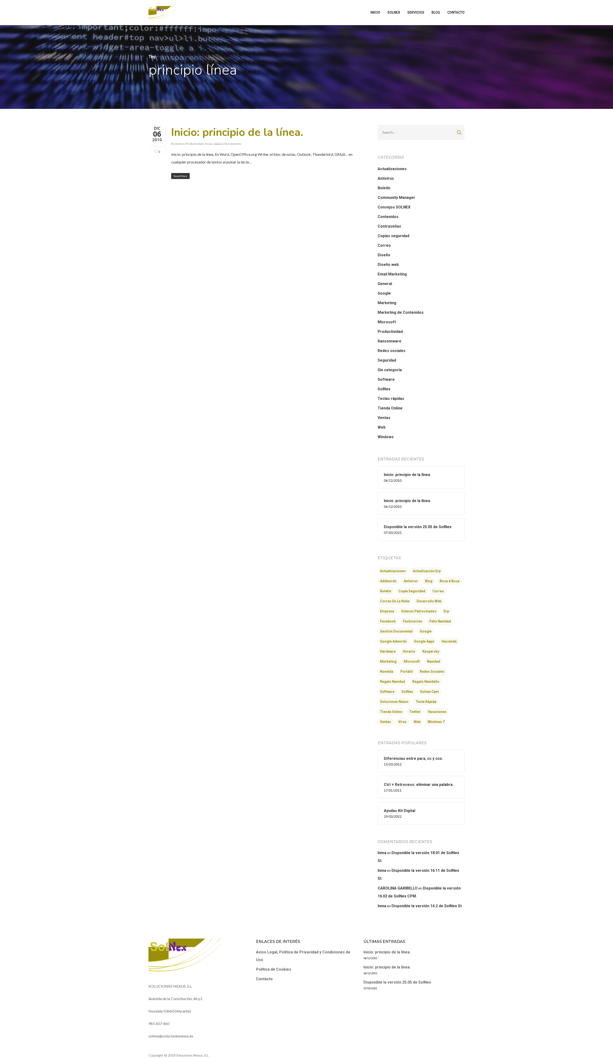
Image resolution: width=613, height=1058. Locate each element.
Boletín (384, 188)
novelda (386, 671)
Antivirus (386, 178)
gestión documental (396, 631)
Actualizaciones (392, 169)
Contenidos (388, 216)
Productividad (195, 143)
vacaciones (437, 712)
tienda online (391, 712)
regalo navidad (392, 681)
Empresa (387, 611)
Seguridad (387, 360)
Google (384, 293)
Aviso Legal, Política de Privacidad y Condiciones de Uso (303, 956)
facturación (412, 621)
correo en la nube (394, 601)
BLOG (435, 12)
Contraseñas (389, 226)
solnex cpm (429, 692)
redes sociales (432, 671)
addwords (388, 581)
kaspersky (430, 651)
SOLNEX (393, 12)
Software (386, 379)
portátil (406, 671)
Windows (386, 437)
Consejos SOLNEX (394, 207)
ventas (385, 722)
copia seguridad (411, 591)
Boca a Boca (450, 581)
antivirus (411, 581)
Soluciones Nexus (394, 702)
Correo (384, 245)
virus (402, 722)
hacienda (449, 641)
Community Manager (396, 197)
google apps (424, 641)
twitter (415, 712)
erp (446, 611)
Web (382, 427)
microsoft (412, 661)
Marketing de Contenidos (401, 312)
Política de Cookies (273, 969)
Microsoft (387, 322)
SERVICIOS (415, 12)
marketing (388, 661)
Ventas (384, 417)
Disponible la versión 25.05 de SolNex (397, 982)
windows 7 (436, 722)
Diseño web (388, 264)
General (385, 283)
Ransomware (389, 341)
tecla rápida (426, 702)
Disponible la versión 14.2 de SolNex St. (427, 906)
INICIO (375, 12)
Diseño (384, 255)
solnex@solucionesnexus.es (170, 1036)
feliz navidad (440, 621)
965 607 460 (158, 1023)
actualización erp (427, 571)
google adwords (393, 641)
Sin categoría (390, 370)
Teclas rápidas (213, 143)
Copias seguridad (393, 236)
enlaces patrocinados (419, 611)
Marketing (387, 303)
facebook (388, 621)
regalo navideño (425, 681)
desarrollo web (429, 601)
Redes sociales (391, 350)
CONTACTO (456, 12)
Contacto (264, 979)
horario (409, 651)
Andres (179, 143)
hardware (388, 651)
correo (438, 591)
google (425, 631)
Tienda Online (390, 408)
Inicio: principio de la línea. (237, 132)
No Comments (232, 143)
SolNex (384, 389)
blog (428, 581)
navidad (433, 661)
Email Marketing (392, 274)
